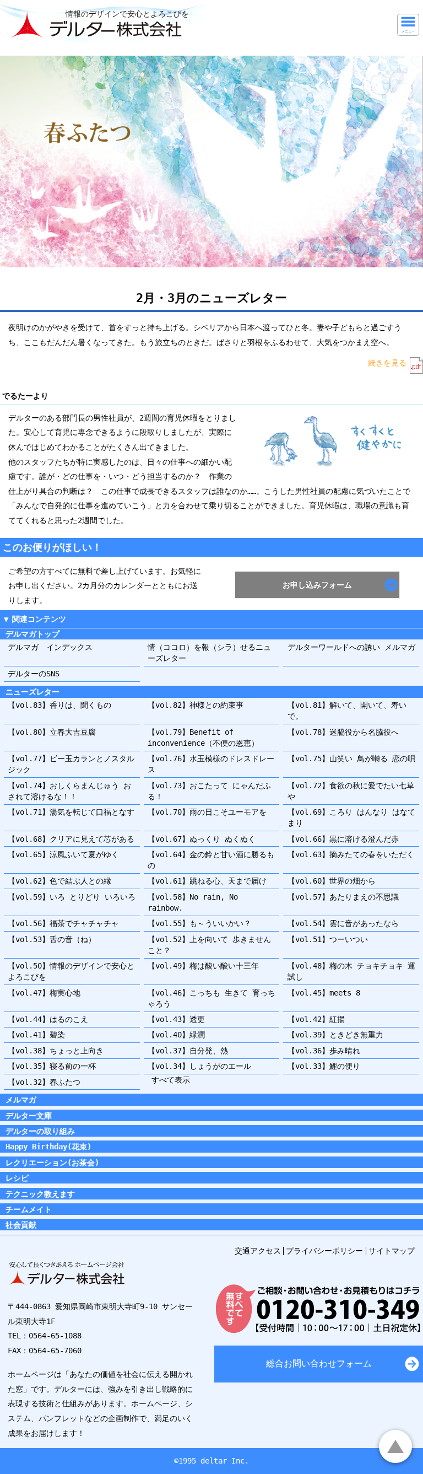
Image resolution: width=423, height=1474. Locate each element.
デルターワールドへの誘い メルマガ (351, 647)
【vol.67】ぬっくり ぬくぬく (202, 839)
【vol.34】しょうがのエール (199, 1066)
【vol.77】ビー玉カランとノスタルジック (71, 764)
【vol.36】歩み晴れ (324, 1050)
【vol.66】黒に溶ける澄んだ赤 (343, 839)
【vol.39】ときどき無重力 (335, 1034)
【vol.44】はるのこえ (48, 1019)
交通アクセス (258, 1251)
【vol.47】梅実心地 (44, 992)
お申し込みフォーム (317, 584)
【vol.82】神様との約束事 (195, 705)
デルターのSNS (33, 673)
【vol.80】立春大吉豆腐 (52, 732)
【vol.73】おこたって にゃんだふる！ (209, 791)
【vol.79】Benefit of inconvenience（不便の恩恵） (203, 737)
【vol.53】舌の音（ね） (52, 939)
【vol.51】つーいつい (328, 939)
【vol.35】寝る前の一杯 (52, 1066)
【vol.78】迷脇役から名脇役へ (343, 732)
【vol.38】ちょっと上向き (56, 1050)
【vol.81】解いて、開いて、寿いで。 (347, 710)
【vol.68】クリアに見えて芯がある (71, 839)
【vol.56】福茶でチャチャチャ (63, 923)
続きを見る (387, 362)
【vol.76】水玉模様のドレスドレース (211, 764)
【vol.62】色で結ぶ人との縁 (59, 880)
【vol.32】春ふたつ (44, 1082)
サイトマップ (391, 1251)
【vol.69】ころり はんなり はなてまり (351, 817)
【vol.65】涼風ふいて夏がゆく (63, 854)
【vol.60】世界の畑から (332, 880)
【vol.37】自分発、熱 (188, 1050)
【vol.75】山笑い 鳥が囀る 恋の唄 (351, 758)
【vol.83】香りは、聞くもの (59, 705)
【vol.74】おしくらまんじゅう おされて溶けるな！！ (69, 791)
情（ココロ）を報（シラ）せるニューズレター (209, 653)
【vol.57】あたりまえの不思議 (343, 896)
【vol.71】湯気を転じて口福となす (71, 812)
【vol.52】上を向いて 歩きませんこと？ (209, 945)
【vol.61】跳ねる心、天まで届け (207, 880)
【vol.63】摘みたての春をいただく (351, 854)
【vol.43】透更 (176, 1019)
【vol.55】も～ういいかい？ (199, 923)
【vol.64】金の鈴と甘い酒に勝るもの (211, 860)
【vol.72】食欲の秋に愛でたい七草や (351, 791)
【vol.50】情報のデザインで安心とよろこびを (71, 971)
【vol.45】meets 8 (324, 992)
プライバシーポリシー (324, 1251)
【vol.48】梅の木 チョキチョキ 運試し (351, 971)
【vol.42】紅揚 (316, 1019)
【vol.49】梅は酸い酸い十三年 (203, 965)
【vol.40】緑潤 (176, 1034)
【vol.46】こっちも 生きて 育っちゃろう (211, 998)
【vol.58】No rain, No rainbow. (193, 902)
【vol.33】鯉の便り (324, 1066)
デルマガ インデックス (50, 647)
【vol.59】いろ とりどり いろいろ (71, 896)
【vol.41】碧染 (36, 1034)
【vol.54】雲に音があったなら (343, 923)
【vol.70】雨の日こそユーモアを (207, 812)
